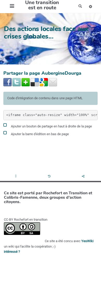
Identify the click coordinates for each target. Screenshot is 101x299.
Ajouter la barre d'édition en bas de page (39, 134)
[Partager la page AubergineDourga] (84, 177)
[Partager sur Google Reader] (44, 82)
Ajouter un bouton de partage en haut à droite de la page (51, 126)
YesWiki (87, 241)
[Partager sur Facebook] (7, 82)
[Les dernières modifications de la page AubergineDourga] (50, 177)
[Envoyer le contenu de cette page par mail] (53, 82)
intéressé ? (12, 252)
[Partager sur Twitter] (16, 82)
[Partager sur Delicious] (35, 82)
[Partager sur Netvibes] (25, 82)
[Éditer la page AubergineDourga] (16, 177)
